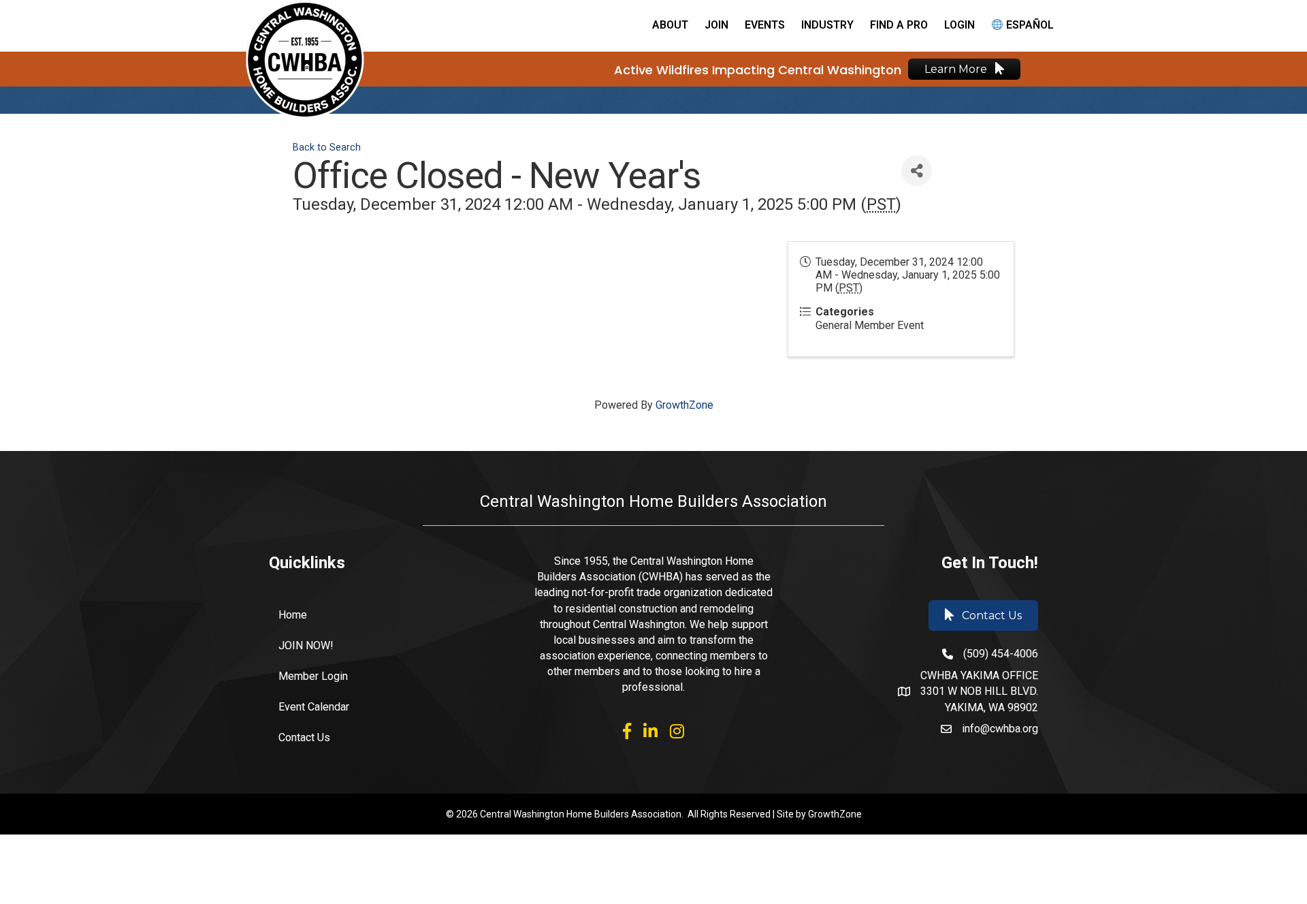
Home (292, 614)
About (670, 24)
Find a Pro (899, 24)
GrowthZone (684, 405)
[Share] (916, 170)
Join (716, 24)
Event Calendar (313, 706)
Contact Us (304, 737)
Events (765, 24)
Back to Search (327, 147)
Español (1028, 24)
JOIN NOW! (306, 645)
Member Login (313, 676)
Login (959, 24)
